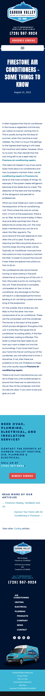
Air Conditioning (21, 596)
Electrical (21, 606)
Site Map (22, 685)
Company (22, 620)
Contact (22, 629)
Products (22, 616)
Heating (19, 602)
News (20, 625)
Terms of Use (23, 679)
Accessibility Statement (22, 682)
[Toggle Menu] (22, 48)
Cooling (17, 528)
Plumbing (20, 611)
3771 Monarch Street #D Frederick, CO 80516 (22, 566)
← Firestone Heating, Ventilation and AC (21, 505)
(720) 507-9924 (12, 465)
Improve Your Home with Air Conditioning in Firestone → (28, 514)
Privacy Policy (22, 676)
